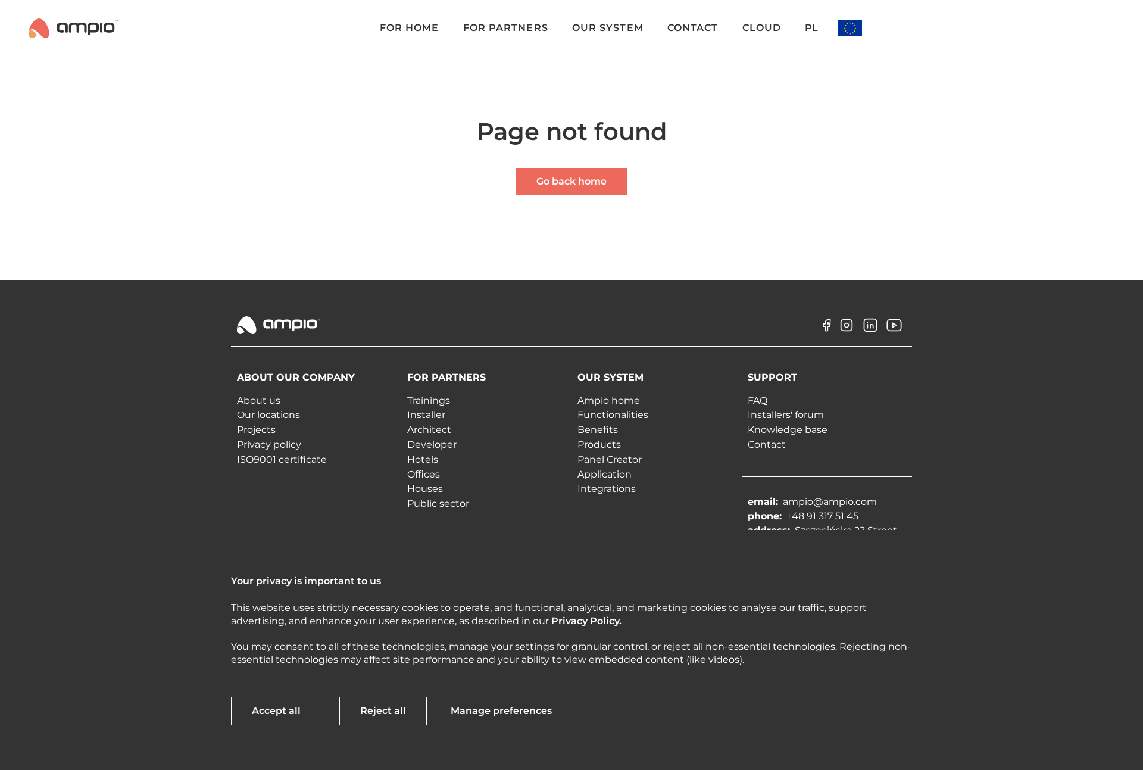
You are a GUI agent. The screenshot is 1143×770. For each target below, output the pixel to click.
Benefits (597, 429)
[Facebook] (823, 333)
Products (599, 444)
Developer (432, 444)
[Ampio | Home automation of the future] (73, 28)
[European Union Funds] (850, 28)
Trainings (428, 400)
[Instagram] (846, 333)
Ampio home (608, 400)
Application (604, 474)
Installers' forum (786, 414)
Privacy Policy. (586, 620)
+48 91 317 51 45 (822, 516)
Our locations (268, 414)
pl (811, 27)
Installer (426, 414)
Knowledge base (787, 429)
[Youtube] (894, 333)
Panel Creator (609, 459)
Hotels (422, 459)
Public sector (438, 503)
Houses (425, 488)
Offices (423, 474)
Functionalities (612, 414)
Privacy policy (269, 444)
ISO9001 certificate (282, 459)
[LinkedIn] (870, 333)
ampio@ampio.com (830, 501)
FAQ (757, 400)
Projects (256, 429)
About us (258, 400)
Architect (429, 429)
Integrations (606, 488)
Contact (767, 444)
